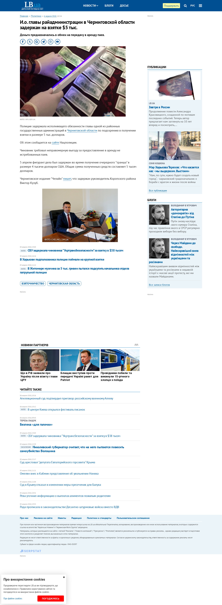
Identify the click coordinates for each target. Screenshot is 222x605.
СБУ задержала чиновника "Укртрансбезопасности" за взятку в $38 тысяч (72, 250)
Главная (24, 15)
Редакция (76, 517)
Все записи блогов (159, 284)
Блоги (109, 5)
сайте (55, 142)
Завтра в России (159, 107)
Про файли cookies (12, 598)
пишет (67, 179)
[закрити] (64, 577)
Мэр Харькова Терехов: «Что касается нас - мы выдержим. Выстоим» (174, 169)
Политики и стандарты (99, 517)
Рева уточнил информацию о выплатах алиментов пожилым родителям (65, 496)
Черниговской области (82, 130)
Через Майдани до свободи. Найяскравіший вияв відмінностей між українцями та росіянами (173, 252)
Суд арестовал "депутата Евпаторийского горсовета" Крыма (57, 462)
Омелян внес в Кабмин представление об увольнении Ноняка (59, 473)
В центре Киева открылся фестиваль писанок (53, 409)
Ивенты (62, 517)
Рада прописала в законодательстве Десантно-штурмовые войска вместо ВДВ (69, 507)
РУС (192, 5)
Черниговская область (64, 283)
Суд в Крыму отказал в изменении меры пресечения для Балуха (60, 485)
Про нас (24, 517)
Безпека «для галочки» (36, 424)
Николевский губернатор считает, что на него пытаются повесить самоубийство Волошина (72, 449)
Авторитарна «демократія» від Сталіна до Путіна (182, 213)
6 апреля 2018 (50, 16)
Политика (36, 15)
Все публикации (158, 190)
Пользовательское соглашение (133, 517)
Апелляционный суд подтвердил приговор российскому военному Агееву (66, 398)
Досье (124, 5)
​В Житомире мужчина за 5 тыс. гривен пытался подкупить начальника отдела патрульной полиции (74, 270)
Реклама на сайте (43, 517)
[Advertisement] (80, 315)
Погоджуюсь (50, 598)
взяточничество (33, 283)
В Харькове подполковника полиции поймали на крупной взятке (62, 259)
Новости (89, 5)
